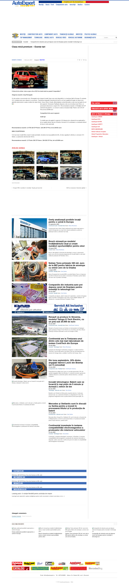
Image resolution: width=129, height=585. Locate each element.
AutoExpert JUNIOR (97, 116)
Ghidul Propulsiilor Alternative (100, 134)
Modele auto (49, 37)
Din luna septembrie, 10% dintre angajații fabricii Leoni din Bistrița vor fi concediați (66, 362)
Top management (26, 37)
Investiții (73, 4)
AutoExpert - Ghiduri (97, 136)
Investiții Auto (61, 225)
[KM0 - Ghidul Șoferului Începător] (50, 564)
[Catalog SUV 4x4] (20, 569)
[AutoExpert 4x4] (92, 564)
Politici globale (91, 34)
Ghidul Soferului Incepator (99, 131)
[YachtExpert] (40, 564)
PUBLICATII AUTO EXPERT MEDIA (102, 108)
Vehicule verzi (61, 37)
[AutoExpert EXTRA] (78, 569)
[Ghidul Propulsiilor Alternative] (40, 569)
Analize (80, 4)
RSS (72, 582)
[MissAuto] (62, 564)
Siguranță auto (90, 37)
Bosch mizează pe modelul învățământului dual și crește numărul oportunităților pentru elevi (67, 243)
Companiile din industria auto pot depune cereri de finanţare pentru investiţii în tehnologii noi (56, 42)
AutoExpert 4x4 (96, 126)
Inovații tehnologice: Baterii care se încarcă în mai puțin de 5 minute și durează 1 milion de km (66, 384)
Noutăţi (41, 4)
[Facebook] (77, 60)
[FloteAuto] (17, 564)
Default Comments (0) (26, 516)
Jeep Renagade (16, 182)
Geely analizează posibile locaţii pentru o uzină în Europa (65, 220)
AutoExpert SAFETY (97, 124)
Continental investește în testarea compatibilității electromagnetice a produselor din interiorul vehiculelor (67, 427)
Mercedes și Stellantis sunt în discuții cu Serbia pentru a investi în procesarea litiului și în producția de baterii (67, 407)
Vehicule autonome (75, 37)
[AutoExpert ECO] (59, 569)
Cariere (87, 4)
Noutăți (23, 34)
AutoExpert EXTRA (97, 121)
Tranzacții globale (67, 34)
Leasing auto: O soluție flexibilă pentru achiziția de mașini (32, 493)
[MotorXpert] (29, 564)
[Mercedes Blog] (95, 569)
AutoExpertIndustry (65, 582)
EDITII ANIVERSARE (97, 129)
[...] (63, 496)
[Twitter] (79, 60)
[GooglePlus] (81, 60)
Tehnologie (38, 37)
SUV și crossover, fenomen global (75, 188)
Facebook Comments (16, 516)
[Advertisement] (54, 20)
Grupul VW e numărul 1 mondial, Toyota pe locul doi (27, 188)
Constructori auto (35, 34)
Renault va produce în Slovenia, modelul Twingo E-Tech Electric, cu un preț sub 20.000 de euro (66, 319)
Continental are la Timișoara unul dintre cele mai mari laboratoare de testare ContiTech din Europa (66, 340)
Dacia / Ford (50, 4)
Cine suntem (96, 103)
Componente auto (62, 4)
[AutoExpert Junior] (77, 564)
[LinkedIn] (85, 60)
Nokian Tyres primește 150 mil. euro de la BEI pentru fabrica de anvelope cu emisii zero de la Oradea (67, 265)
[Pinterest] (83, 60)
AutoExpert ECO (96, 119)
